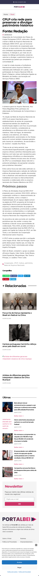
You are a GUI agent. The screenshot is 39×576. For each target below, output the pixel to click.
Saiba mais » (19, 416)
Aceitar (19, 562)
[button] (36, 545)
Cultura (21, 263)
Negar (19, 567)
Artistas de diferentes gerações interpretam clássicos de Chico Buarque (16, 377)
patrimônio (29, 263)
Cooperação (8, 263)
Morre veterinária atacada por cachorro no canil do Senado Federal (24, 422)
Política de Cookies (12, 571)
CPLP (16, 263)
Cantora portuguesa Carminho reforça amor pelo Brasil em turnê (19, 345)
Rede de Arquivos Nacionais (14, 265)
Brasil (12, 14)
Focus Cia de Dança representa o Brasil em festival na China (17, 314)
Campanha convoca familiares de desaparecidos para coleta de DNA (25, 470)
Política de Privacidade (25, 571)
